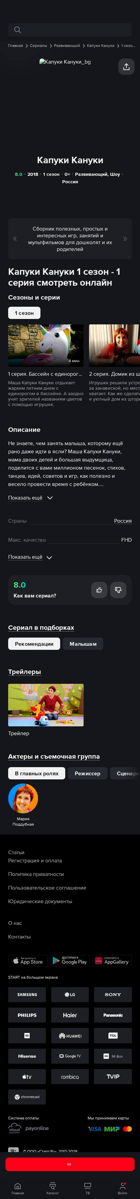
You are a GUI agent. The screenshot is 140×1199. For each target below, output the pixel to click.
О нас (15, 923)
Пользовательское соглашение (47, 887)
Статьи (16, 852)
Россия (70, 181)
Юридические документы (40, 901)
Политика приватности (36, 874)
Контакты (19, 936)
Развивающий (91, 174)
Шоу (115, 174)
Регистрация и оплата (35, 860)
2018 (33, 174)
